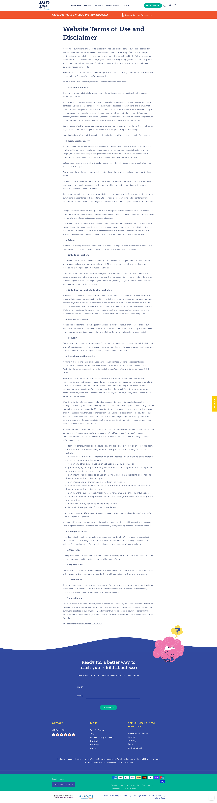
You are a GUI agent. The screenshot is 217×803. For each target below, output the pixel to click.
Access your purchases (102, 737)
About (93, 748)
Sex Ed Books (135, 748)
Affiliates (94, 744)
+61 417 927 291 (58, 730)
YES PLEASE (108, 707)
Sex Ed (131, 737)
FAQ (92, 733)
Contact (94, 741)
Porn (130, 744)
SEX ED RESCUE (152, 5)
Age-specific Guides (138, 733)
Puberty (132, 740)
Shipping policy (116, 788)
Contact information (130, 788)
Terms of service (147, 785)
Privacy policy (135, 785)
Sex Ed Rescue (97, 730)
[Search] (164, 5)
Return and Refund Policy (119, 785)
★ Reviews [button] (214, 403)
